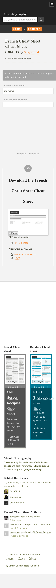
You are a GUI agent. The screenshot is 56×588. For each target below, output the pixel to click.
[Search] (41, 19)
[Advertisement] (21, 4)
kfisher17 (40, 413)
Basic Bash (34, 516)
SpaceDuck (15, 497)
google (27, 469)
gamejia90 (15, 516)
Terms (21, 558)
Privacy (32, 558)
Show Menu (51, 4)
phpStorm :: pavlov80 (39, 524)
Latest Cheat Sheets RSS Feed (23, 565)
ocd (35, 436)
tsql (11, 444)
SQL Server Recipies (41, 532)
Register (34, 29)
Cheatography (11, 462)
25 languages (42, 466)
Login (17, 29)
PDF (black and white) (25, 254)
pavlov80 (14, 524)
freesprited (14, 436)
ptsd (35, 432)
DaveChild (15, 491)
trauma (41, 432)
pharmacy (40, 428)
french (22, 153)
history (37, 469)
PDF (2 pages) (21, 242)
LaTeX (17, 258)
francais (35, 153)
